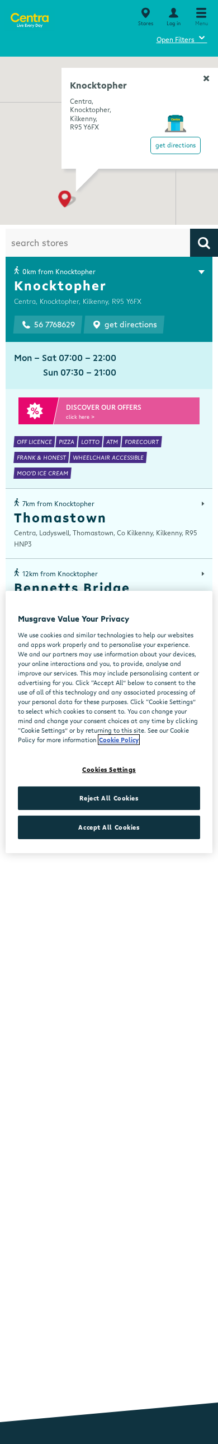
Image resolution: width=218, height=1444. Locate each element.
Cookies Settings (109, 769)
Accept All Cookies (108, 827)
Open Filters (182, 37)
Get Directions (175, 145)
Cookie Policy (119, 739)
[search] (204, 243)
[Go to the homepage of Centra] (29, 18)
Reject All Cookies (108, 798)
